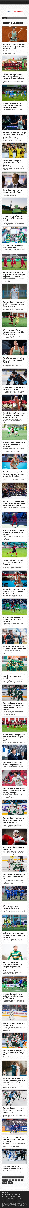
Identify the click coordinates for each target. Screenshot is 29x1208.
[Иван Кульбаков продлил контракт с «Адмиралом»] (14, 1020)
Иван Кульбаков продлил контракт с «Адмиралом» (14, 1024)
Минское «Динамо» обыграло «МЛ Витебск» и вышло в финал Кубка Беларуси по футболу (14, 304)
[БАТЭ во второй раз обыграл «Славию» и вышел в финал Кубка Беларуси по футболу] (14, 327)
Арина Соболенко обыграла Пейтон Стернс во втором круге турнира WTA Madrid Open (14, 591)
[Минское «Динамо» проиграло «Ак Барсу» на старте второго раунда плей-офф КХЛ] (14, 1047)
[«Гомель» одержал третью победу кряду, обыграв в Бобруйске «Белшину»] (14, 439)
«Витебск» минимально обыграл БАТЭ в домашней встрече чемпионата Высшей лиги (13, 906)
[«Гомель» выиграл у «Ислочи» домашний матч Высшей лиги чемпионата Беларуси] (14, 100)
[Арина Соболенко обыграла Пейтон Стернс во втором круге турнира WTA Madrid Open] (14, 586)
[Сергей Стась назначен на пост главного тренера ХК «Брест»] (14, 187)
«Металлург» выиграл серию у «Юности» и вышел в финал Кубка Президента (13, 1139)
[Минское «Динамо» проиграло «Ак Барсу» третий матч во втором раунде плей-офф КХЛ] (14, 815)
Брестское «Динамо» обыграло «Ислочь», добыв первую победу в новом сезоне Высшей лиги (14, 1080)
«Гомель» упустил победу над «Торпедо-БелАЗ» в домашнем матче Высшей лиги (13, 218)
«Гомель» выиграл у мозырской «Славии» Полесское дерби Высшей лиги (13, 619)
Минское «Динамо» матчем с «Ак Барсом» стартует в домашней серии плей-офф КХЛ (13, 1110)
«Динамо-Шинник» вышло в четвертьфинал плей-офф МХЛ (13, 1167)
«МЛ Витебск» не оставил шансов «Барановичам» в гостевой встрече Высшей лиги (14, 935)
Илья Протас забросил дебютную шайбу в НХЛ (13, 848)
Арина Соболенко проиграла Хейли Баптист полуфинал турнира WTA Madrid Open (14, 360)
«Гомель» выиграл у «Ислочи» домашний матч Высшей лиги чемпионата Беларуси (12, 105)
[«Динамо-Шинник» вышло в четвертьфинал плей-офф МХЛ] (14, 1163)
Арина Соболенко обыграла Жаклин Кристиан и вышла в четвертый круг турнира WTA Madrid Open (14, 474)
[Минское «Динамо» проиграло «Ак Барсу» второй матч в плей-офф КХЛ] (14, 871)
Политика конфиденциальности (11, 1194)
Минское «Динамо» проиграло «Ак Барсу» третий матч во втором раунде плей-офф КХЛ (14, 820)
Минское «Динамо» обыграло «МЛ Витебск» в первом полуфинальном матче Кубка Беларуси (14, 790)
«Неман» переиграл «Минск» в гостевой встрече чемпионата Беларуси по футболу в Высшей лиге (13, 965)
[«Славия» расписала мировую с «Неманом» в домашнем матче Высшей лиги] (14, 557)
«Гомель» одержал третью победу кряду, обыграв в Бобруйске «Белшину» (14, 444)
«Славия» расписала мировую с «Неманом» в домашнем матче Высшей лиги (13, 562)
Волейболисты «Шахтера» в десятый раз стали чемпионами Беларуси (13, 162)
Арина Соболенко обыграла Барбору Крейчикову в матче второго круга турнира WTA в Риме (14, 134)
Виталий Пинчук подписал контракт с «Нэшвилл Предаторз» (14, 388)
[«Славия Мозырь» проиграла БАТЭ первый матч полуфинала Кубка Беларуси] (14, 731)
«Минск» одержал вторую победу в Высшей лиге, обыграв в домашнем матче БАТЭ (14, 532)
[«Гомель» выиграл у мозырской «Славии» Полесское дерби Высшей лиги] (14, 614)
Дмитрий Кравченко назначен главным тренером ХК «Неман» (13, 763)
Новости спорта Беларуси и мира (11, 1196)
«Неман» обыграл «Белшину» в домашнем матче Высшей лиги (13, 246)
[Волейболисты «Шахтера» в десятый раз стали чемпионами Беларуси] (14, 158)
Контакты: (5, 1192)
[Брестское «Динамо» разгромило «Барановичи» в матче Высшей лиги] (14, 643)
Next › (4, 1182)
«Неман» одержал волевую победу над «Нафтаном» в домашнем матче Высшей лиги (14, 676)
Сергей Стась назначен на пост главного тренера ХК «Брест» (13, 191)
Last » (10, 1182)
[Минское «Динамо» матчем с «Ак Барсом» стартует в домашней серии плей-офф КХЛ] (14, 1105)
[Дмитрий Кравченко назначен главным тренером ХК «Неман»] (14, 759)
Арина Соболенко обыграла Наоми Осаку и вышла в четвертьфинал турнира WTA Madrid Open (14, 415)
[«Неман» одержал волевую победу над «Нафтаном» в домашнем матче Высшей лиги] (14, 671)
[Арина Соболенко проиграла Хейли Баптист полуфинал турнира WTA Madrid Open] (14, 355)
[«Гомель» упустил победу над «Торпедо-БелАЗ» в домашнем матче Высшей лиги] (14, 213)
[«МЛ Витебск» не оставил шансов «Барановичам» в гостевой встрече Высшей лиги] (14, 930)
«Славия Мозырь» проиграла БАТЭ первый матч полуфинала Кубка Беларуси (14, 736)
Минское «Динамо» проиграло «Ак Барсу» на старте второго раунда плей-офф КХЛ (14, 1052)
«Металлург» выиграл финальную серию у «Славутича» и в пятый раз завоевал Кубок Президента (14, 503)
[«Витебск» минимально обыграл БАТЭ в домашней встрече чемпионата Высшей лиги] (14, 901)
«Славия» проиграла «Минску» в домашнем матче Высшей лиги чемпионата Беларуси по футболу (13, 76)
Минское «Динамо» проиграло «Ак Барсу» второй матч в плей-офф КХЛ (14, 876)
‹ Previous (14, 1177)
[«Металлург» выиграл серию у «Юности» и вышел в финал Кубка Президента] (14, 1134)
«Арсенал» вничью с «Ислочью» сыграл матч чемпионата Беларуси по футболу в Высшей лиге (14, 274)
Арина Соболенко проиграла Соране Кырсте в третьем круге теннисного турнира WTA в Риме (14, 46)
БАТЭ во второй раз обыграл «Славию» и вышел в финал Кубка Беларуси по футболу (13, 332)
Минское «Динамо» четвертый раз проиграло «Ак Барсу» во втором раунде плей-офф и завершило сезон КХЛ (14, 706)
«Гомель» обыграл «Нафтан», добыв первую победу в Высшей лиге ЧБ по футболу (13, 996)
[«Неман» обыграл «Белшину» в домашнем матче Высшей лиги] (14, 242)
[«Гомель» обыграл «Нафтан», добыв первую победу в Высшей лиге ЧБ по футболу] (14, 991)
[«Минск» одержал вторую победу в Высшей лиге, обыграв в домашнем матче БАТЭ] (14, 527)
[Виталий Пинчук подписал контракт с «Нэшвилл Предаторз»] (14, 384)
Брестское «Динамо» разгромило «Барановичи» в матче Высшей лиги (14, 647)
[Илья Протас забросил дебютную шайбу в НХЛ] (14, 844)
